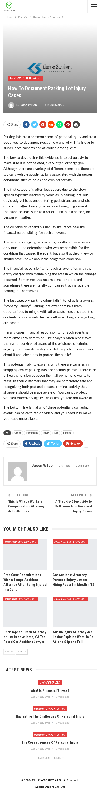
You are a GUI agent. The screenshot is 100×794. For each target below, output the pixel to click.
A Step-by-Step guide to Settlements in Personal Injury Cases (73, 506)
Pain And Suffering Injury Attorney (26, 78)
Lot (56, 433)
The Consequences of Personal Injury (50, 742)
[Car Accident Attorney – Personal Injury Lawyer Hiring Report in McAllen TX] (75, 554)
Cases (17, 433)
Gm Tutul (60, 786)
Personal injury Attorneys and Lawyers (50, 708)
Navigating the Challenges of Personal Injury (50, 716)
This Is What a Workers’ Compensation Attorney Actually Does (26, 506)
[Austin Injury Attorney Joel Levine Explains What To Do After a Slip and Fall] (75, 612)
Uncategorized (50, 682)
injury (46, 433)
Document (32, 433)
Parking (67, 433)
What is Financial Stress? (50, 690)
